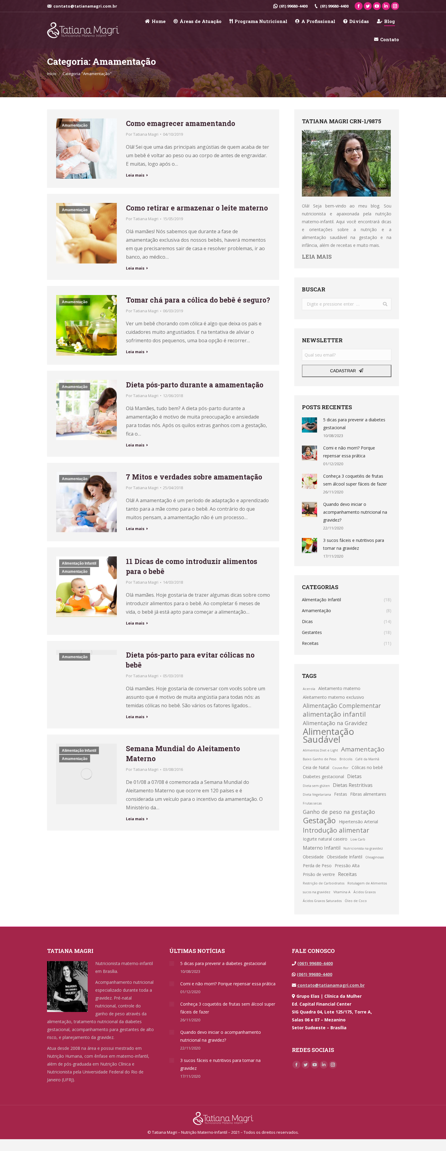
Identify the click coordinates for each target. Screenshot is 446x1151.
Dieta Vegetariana (317, 794)
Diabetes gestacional (323, 776)
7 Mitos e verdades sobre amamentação (194, 476)
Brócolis (346, 759)
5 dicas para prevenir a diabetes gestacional (354, 423)
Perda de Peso (317, 865)
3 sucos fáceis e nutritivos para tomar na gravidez (353, 544)
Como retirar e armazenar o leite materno (197, 207)
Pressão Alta (347, 865)
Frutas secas (312, 803)
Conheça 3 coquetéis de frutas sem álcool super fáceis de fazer (355, 480)
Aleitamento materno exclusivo (333, 697)
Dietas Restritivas (353, 785)
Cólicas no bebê (367, 767)
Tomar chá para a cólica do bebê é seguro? (198, 299)
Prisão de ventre (319, 874)
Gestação (319, 820)
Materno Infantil (321, 847)
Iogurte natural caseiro (325, 839)
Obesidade (313, 857)
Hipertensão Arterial (358, 821)
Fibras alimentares (368, 794)
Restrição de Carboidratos (323, 883)
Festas (340, 794)
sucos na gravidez (316, 892)
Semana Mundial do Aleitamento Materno (183, 753)
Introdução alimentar (336, 830)
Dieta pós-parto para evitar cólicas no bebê (190, 659)
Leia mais (135, 175)
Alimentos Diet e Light (320, 750)
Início (51, 73)
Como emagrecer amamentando (180, 123)
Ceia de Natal (316, 767)
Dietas (354, 776)
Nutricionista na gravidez (363, 848)
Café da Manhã (367, 759)
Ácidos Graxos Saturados (322, 901)
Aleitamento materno (339, 688)
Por (142, 134)
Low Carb (357, 839)
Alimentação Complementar (342, 706)
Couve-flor (340, 768)
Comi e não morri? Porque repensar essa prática (349, 452)
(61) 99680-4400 (293, 6)
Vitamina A (341, 892)
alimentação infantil (334, 714)
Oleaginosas (374, 857)
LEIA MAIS (317, 256)
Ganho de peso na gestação (339, 811)
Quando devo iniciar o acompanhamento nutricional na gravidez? (355, 512)
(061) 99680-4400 (315, 963)
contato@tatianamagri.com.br (331, 985)
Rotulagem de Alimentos (367, 883)
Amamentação (74, 125)
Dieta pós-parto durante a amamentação (194, 384)
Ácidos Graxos (364, 892)
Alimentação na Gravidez (335, 723)
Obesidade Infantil (344, 857)
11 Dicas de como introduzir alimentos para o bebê (191, 566)
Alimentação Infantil (79, 563)
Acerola (309, 689)
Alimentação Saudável (328, 735)
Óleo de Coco (356, 901)
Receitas (347, 874)
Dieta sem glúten (316, 786)
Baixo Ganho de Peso (319, 759)
